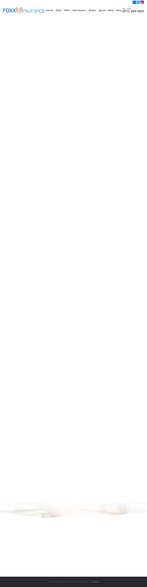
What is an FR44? (24, 483)
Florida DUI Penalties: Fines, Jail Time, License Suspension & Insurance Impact (53, 375)
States (13, 278)
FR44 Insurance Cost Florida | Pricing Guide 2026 (33, 194)
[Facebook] (134, 2)
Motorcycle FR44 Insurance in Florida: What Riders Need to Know (47, 351)
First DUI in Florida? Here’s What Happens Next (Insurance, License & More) (52, 363)
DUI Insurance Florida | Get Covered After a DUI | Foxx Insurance (41, 98)
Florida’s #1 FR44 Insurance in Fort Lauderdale (32, 134)
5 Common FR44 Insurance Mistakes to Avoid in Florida (42, 347)
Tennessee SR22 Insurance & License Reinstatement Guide (44, 314)
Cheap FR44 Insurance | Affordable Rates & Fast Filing (36, 90)
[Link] (23, 10)
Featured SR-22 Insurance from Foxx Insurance (38, 451)
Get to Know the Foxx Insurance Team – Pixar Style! (40, 459)
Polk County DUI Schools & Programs (28, 246)
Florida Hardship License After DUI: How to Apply (39, 379)
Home (13, 214)
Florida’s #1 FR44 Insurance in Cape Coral (30, 126)
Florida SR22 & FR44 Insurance (30, 294)
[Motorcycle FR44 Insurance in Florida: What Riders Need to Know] (121, 111)
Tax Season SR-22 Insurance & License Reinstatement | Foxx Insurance (50, 391)
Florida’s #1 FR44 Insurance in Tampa (28, 182)
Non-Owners (16, 230)
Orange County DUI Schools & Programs (29, 234)
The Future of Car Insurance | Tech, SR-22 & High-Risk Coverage (47, 395)
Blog (12, 78)
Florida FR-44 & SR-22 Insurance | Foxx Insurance (40, 419)
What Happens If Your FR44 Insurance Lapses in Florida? (43, 387)
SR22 (13, 266)
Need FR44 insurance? (26, 475)
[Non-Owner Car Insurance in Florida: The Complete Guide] (121, 119)
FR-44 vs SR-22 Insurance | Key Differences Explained (42, 403)
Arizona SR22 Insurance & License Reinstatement (39, 282)
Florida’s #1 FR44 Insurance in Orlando (29, 162)
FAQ (12, 106)
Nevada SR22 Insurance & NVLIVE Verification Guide (41, 306)
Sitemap (14, 262)
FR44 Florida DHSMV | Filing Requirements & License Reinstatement (43, 190)
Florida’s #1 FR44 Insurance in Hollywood (30, 146)
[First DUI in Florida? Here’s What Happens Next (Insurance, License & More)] (121, 135)
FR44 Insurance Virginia (22, 202)
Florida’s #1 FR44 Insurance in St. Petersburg (32, 174)
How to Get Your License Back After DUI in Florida (39, 383)
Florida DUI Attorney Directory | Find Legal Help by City (36, 110)
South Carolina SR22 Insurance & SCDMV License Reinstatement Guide (50, 310)
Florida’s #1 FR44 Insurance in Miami (28, 154)
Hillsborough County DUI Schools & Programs (32, 210)
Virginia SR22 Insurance (27, 326)
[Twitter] (138, 2)
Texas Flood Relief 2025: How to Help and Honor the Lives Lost (46, 443)
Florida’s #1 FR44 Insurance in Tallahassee (30, 178)
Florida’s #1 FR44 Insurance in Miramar (29, 158)
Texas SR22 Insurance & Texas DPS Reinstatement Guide (43, 318)
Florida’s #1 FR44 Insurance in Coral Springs (31, 130)
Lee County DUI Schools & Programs (27, 222)
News (23, 343)
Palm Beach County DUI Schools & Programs (31, 238)
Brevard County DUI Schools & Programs (29, 82)
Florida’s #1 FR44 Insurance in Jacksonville (30, 150)
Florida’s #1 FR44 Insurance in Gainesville (30, 138)
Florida (19, 290)
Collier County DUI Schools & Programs (28, 94)
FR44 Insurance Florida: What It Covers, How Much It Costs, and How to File (52, 435)
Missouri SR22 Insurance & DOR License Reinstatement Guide (45, 302)
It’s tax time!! (21, 487)
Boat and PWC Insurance (28, 467)
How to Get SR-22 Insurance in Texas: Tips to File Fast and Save (47, 431)
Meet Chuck (21, 479)
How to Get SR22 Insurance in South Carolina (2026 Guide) (44, 439)
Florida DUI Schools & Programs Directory (30, 118)
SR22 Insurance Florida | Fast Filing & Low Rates (33, 270)
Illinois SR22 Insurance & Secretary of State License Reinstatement (48, 298)
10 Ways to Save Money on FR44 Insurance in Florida (41, 371)
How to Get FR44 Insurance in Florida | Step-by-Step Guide (38, 218)
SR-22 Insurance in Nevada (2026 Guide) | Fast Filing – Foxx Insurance (50, 463)
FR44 (8, 545)
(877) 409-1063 (125, 548)
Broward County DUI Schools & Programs (30, 86)
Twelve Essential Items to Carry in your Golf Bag (39, 491)
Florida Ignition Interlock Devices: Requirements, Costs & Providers (42, 122)
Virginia (19, 322)
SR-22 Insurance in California (30, 423)
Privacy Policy (17, 250)
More (8, 564)
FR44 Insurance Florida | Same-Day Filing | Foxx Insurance (38, 198)
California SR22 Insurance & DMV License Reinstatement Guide (46, 286)
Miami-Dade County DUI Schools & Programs (32, 226)
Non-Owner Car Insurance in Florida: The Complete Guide (43, 355)
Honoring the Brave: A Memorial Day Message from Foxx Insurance (48, 471)
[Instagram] (142, 2)
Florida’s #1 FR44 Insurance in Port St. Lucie (31, 170)
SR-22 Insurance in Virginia (29, 415)
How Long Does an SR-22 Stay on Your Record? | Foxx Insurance (47, 407)
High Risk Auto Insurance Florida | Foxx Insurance (34, 206)
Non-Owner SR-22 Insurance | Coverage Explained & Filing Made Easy (50, 399)
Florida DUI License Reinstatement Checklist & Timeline (36, 114)
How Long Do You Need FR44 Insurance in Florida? (40, 359)
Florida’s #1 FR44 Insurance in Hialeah (28, 142)
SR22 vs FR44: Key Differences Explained (30, 274)
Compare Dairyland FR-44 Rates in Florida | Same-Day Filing (45, 455)
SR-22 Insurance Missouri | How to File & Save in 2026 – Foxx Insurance (50, 447)
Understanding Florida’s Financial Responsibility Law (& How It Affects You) (52, 367)
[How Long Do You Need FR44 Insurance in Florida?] (121, 127)
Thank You (21, 258)
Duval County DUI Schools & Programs (28, 102)
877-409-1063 (118, 77)
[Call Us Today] (105, 77)
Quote (13, 254)
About (13, 73)
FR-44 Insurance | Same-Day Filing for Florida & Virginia (37, 186)
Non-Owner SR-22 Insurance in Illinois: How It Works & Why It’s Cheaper (51, 427)
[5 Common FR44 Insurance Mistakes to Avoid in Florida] (121, 103)
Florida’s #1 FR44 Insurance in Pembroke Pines (33, 166)
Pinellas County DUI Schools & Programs (29, 242)
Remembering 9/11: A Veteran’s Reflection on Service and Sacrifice (48, 411)
